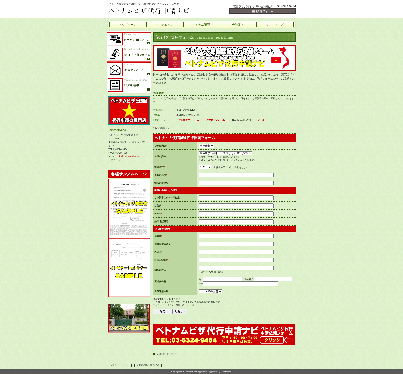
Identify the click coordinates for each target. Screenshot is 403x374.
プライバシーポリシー (119, 365)
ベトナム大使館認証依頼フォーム (129, 54)
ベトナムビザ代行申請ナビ (157, 10)
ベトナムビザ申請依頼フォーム (129, 39)
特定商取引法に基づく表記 (148, 365)
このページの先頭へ (164, 354)
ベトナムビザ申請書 (129, 85)
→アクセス (114, 159)
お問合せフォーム (262, 11)
